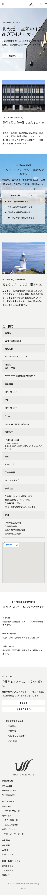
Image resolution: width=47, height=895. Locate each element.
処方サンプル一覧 (12, 810)
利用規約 (23, 889)
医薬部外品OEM (9, 790)
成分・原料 (7, 815)
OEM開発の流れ (9, 795)
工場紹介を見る (23, 709)
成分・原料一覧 (11, 820)
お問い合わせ (7, 874)
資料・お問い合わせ (11, 860)
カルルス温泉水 (11, 824)
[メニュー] (3, 4)
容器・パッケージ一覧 (14, 833)
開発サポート (8, 801)
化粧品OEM (7, 780)
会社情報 (6, 840)
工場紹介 (6, 849)
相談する (13, 55)
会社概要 (6, 845)
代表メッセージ (8, 854)
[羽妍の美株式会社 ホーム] (31, 4)
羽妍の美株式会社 (19, 884)
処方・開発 (7, 806)
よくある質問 (7, 870)
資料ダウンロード (9, 865)
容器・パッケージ (9, 829)
